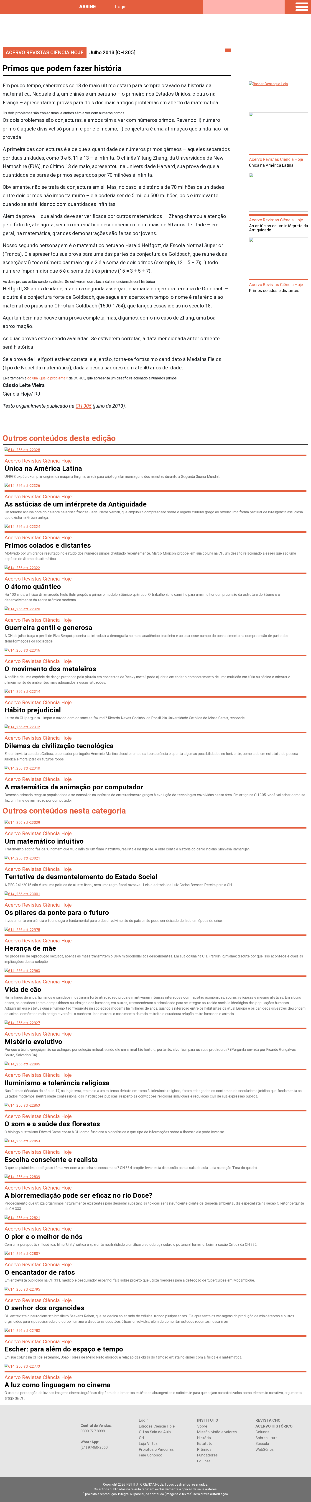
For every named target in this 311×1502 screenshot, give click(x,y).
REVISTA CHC (267, 1420)
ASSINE (87, 6)
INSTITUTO (207, 1420)
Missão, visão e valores (217, 1432)
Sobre (202, 1426)
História (204, 1437)
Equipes (204, 1461)
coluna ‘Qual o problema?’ (47, 378)
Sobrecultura (266, 1437)
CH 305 (84, 406)
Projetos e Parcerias (156, 1449)
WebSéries (264, 1449)
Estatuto (204, 1443)
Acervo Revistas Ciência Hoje (45, 52)
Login (120, 6)
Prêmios (204, 1449)
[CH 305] (112, 52)
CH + (143, 1437)
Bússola (262, 1443)
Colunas (262, 1432)
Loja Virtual (148, 1443)
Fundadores (207, 1455)
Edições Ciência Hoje (157, 1426)
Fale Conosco (150, 1455)
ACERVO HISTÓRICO (274, 1426)
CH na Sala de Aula (155, 1432)
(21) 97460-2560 (94, 1447)
